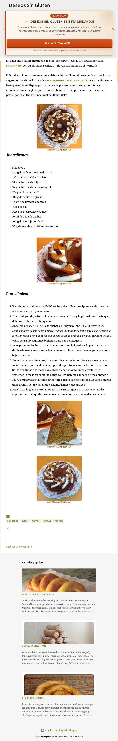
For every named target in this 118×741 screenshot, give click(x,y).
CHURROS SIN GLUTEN (33, 698)
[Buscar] (114, 29)
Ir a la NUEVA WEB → (59, 43)
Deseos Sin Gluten (29, 5)
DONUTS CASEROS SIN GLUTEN (38, 594)
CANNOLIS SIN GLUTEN (34, 646)
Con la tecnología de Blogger (61, 730)
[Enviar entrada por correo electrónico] (8, 518)
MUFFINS (35, 521)
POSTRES (59, 521)
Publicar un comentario (19, 546)
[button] (8, 528)
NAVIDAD (47, 521)
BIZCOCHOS (12, 521)
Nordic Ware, (14, 65)
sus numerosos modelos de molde (66, 80)
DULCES (25, 521)
